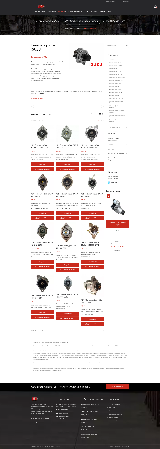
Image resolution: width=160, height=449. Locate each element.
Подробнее (117, 251)
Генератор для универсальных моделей (117, 120)
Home (66, 28)
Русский (126, 1)
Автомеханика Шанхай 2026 (90, 404)
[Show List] (103, 114)
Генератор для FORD (115, 62)
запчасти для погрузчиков (39, 370)
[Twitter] (34, 423)
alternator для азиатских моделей (116, 106)
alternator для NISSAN (115, 83)
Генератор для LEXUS (115, 71)
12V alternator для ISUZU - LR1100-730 (67, 246)
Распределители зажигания (113, 132)
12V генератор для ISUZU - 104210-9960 (42, 243)
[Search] (127, 45)
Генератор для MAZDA (115, 74)
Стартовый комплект (114, 127)
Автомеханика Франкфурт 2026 (91, 419)
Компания (51, 11)
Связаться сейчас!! (117, 386)
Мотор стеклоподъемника (116, 153)
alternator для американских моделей (117, 116)
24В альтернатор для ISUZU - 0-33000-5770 (90, 243)
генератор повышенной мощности (97, 368)
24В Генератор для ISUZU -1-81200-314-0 (42, 296)
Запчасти (111, 149)
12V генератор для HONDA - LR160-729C (40, 146)
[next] (102, 106)
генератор (73, 368)
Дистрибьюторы (84, 368)
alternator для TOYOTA (115, 92)
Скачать (114, 182)
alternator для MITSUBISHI (116, 80)
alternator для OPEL (114, 86)
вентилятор (121, 368)
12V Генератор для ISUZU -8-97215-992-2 (67, 146)
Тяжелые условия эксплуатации (113, 139)
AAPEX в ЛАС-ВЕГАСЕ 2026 (89, 412)
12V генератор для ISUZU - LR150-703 (42, 195)
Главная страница (39, 11)
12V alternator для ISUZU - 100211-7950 (92, 301)
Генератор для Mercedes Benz (117, 77)
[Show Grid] (100, 114)
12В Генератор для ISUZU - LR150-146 (67, 195)
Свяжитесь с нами (105, 11)
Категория (72, 28)
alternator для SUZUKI (115, 89)
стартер (78, 368)
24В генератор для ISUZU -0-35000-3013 (67, 295)
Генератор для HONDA (115, 65)
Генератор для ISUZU (90, 28)
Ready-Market (125, 446)
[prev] (32, 106)
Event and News (91, 11)
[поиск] (106, 1)
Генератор (79, 28)
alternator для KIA (114, 95)
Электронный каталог (75, 11)
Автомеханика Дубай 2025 (89, 434)
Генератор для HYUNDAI (116, 98)
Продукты (61, 11)
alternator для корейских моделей (116, 102)
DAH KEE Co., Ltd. (45, 446)
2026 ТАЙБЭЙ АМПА (87, 427)
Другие (110, 144)
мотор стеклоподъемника (112, 368)
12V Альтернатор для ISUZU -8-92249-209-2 (90, 146)
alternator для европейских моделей (116, 111)
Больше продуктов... (37, 98)
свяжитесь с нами (57, 370)
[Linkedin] (36, 423)
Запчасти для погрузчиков (112, 159)
